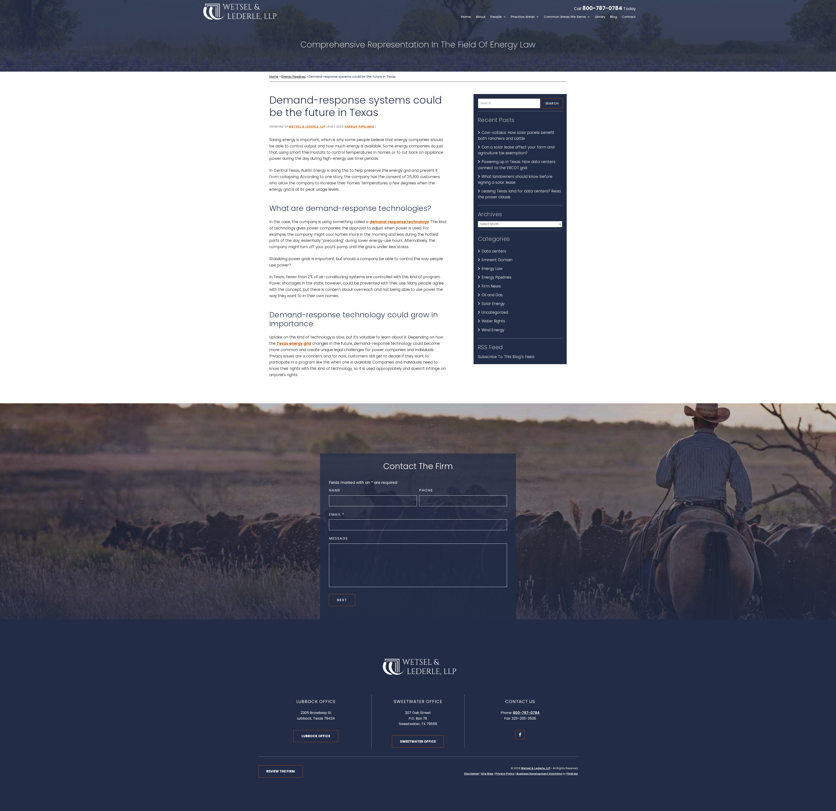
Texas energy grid (294, 343)
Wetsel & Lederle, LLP (307, 127)
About (481, 17)
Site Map (487, 774)
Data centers (494, 251)
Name (334, 490)
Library (600, 17)
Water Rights (493, 321)
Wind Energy (493, 330)
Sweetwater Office (418, 741)
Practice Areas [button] (523, 17)
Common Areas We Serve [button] (565, 17)
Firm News (491, 286)
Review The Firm (280, 771)
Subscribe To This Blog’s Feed (506, 356)
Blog (613, 17)
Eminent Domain (497, 259)
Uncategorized (495, 312)
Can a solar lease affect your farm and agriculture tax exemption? (516, 150)
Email (336, 514)
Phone (426, 490)
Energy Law (492, 268)
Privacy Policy (504, 774)
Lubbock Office (316, 736)
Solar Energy (493, 303)
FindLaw (572, 774)
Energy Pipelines (359, 127)
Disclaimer (471, 774)
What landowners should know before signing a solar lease (515, 179)
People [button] (496, 17)
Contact (629, 17)
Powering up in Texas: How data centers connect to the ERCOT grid (516, 164)
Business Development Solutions (539, 774)
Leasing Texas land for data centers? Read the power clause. (519, 194)
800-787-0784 (602, 8)
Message (338, 538)
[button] (831, 779)
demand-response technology (399, 221)
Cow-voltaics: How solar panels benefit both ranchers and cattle (516, 135)
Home (466, 17)
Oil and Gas (492, 295)
